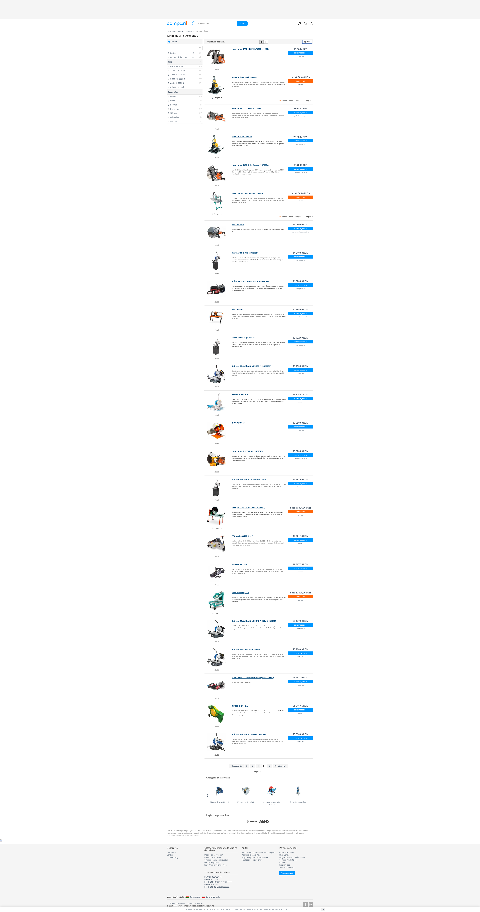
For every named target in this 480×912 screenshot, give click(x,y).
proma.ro (301, 402)
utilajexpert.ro (300, 260)
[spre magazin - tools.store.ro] (218, 144)
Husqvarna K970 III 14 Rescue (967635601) (251, 165)
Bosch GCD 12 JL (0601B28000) (217, 887)
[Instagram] (311, 904)
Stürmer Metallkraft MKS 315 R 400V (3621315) (254, 621)
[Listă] (261, 42)
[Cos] (305, 23)
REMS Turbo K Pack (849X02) (245, 77)
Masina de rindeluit (245, 802)
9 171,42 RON (301, 136)
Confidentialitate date (176, 903)
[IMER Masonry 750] (218, 600)
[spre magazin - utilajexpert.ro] (218, 260)
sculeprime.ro (300, 288)
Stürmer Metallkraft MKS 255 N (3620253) (251, 366)
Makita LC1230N (211, 879)
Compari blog (172, 857)
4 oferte (300, 515)
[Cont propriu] (311, 23)
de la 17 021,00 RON (300, 507)
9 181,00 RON (301, 165)
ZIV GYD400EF (238, 422)
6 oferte (300, 201)
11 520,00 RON (300, 281)
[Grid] (266, 42)
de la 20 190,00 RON (300, 592)
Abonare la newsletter (251, 855)
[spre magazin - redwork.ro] (218, 685)
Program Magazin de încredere (292, 857)
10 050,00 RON (300, 224)
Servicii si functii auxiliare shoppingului (258, 852)
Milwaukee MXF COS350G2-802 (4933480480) (253, 677)
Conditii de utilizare (195, 903)
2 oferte (300, 85)
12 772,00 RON (300, 337)
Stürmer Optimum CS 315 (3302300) (249, 479)
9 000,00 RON (301, 108)
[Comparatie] (299, 23)
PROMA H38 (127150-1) (242, 536)
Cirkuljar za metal (213, 897)
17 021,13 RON (300, 536)
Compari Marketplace (288, 860)
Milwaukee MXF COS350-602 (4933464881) (251, 281)
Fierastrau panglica (298, 802)
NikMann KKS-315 (240, 394)
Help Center (284, 855)
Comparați (300, 81)
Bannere (282, 862)
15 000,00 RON (300, 451)
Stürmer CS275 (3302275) (243, 337)
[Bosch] (252, 821)
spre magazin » (300, 53)
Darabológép (195, 897)
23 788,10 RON (300, 677)
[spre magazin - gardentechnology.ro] (218, 116)
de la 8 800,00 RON (300, 77)
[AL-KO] (264, 821)
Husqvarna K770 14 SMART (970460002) (250, 49)
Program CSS (284, 865)
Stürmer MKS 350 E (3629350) (245, 253)
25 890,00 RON (300, 734)
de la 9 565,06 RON (300, 193)
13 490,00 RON (300, 366)
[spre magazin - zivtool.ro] (218, 56)
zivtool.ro (301, 56)
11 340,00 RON (300, 252)
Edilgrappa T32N (239, 564)
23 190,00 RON (300, 649)
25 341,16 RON (300, 705)
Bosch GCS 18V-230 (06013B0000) (218, 882)
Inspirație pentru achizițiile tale (255, 857)
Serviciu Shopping (286, 867)
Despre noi (171, 852)
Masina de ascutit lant (219, 802)
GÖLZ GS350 (237, 309)
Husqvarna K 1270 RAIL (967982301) (248, 451)
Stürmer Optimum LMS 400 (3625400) (249, 734)
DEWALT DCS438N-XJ (213, 877)
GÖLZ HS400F (238, 224)
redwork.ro (300, 685)
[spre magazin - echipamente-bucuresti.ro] (218, 232)
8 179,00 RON (301, 48)
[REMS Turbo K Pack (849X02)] (218, 85)
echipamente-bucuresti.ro (300, 232)
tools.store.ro (300, 144)
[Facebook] (305, 904)
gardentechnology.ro (300, 116)
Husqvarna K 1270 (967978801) (246, 108)
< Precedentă (236, 766)
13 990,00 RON (300, 422)
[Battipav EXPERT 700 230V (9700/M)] (218, 515)
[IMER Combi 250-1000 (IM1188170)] (218, 201)
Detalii (217, 69)
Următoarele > (280, 766)
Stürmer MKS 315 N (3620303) (246, 649)
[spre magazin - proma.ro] (218, 402)
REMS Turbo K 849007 (242, 136)
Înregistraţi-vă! (287, 873)
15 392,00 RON (300, 479)
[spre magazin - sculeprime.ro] (218, 289)
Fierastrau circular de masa (215, 865)
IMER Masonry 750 (240, 592)
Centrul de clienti (286, 852)
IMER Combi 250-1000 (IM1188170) (248, 193)
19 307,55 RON (300, 564)
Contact (170, 855)
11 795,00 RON (300, 309)
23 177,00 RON (300, 621)
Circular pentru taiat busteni (271, 803)
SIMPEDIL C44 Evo (240, 706)
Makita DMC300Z (211, 884)
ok (200, 47)
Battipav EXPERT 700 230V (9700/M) (248, 507)
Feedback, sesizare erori (252, 860)
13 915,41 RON (300, 394)
